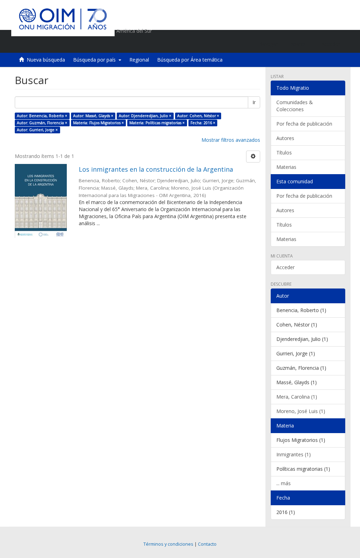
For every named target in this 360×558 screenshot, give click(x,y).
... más (283, 483)
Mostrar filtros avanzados (230, 140)
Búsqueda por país (95, 59)
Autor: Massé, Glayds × (93, 115)
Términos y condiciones (168, 544)
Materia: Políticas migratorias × (157, 122)
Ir (254, 102)
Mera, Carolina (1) (296, 396)
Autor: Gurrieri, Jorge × (37, 129)
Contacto (207, 544)
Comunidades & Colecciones (294, 106)
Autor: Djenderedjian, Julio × (145, 115)
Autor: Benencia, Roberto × (42, 115)
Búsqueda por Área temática (190, 59)
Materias (286, 167)
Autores (285, 138)
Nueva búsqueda (46, 59)
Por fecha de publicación (304, 123)
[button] (299, 44)
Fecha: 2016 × (203, 122)
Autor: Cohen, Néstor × (198, 115)
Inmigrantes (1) (293, 454)
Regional (139, 59)
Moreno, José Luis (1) (300, 411)
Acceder (285, 267)
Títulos (284, 152)
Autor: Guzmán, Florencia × (42, 122)
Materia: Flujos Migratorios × (98, 122)
